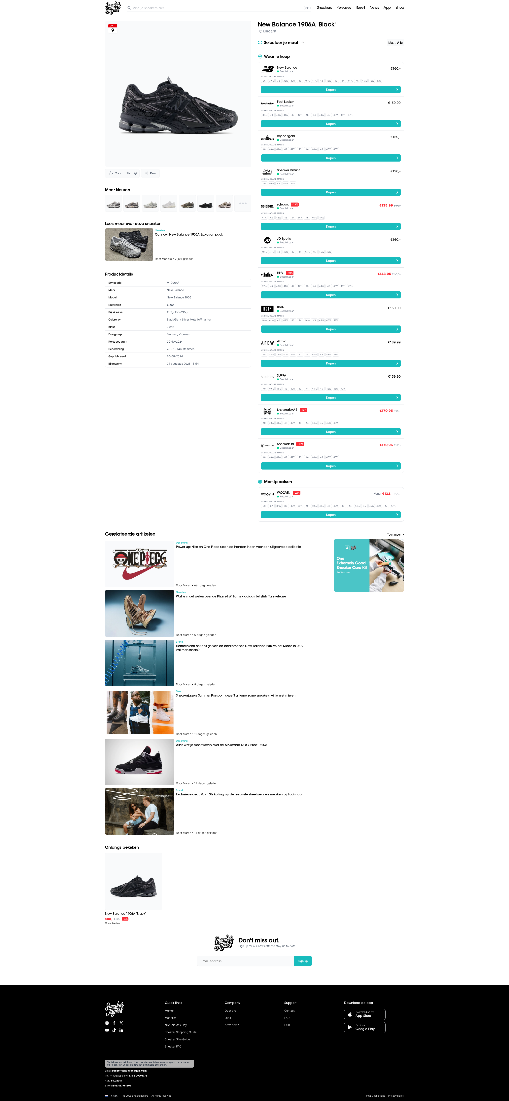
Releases (343, 8)
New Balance (175, 290)
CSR (287, 1025)
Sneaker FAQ (173, 1046)
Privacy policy (396, 1095)
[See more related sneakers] (242, 203)
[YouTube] (107, 1030)
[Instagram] (107, 1023)
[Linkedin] (121, 1030)
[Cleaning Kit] (369, 565)
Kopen (362, 89)
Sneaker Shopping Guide (180, 1032)
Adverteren (232, 1025)
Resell (360, 8)
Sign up (303, 961)
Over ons (230, 1010)
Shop (399, 8)
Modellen (171, 1017)
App (387, 8)
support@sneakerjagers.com (129, 1071)
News (374, 8)
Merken (169, 1010)
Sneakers (324, 8)
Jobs (228, 1017)
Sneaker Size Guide (177, 1039)
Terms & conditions (374, 1095)
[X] (121, 1023)
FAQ (287, 1017)
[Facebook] (114, 1023)
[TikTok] (114, 1030)
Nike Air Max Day (176, 1025)
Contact (289, 1010)
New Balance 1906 (179, 297)
